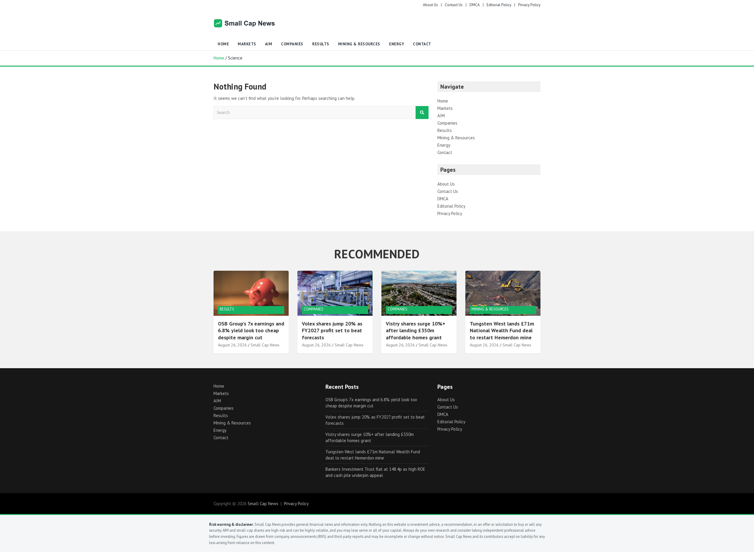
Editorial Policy (499, 4)
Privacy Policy (529, 4)
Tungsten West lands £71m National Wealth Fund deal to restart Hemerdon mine (502, 330)
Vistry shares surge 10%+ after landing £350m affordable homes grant (415, 330)
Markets (247, 44)
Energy (396, 44)
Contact (422, 44)
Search (422, 112)
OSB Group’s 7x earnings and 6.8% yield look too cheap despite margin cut (251, 330)
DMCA (474, 4)
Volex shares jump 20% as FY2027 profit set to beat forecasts (332, 330)
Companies (292, 44)
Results (320, 44)
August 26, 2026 (232, 345)
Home (223, 44)
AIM (268, 44)
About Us (430, 4)
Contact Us (454, 4)
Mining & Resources (359, 44)
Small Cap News (265, 345)
